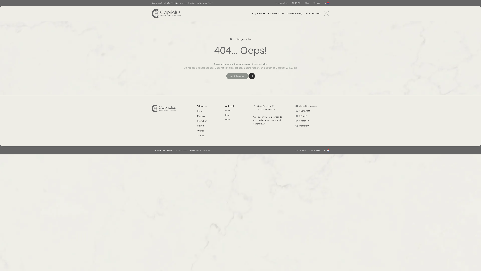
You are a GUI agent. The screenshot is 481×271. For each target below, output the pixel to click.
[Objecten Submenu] (264, 13)
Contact (316, 3)
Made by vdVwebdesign (162, 150)
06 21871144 (296, 3)
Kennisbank (274, 13)
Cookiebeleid (315, 150)
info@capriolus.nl (281, 3)
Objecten (257, 13)
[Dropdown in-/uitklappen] (328, 3)
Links (307, 3)
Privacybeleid (300, 150)
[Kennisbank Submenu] (283, 13)
